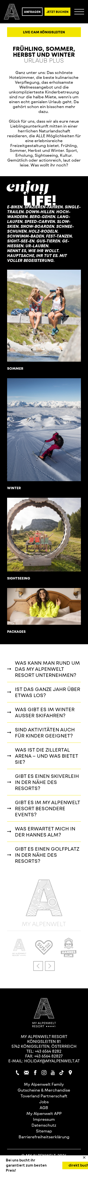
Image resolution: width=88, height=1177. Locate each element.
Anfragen (32, 11)
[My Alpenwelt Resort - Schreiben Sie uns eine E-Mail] (26, 1072)
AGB (44, 1107)
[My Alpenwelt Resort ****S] (19, 954)
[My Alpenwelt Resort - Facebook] (35, 1072)
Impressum (44, 1119)
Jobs (44, 1101)
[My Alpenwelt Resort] (12, 11)
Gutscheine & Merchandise (44, 1090)
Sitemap (44, 1131)
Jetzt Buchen (57, 11)
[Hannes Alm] (69, 955)
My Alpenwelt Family (44, 1084)
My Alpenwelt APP (44, 1113)
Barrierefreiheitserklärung (44, 1136)
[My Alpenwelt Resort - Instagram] (44, 1072)
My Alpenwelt (44, 923)
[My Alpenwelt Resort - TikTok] (61, 1072)
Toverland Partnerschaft (44, 1096)
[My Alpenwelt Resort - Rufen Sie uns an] (17, 1072)
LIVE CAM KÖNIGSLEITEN (44, 32)
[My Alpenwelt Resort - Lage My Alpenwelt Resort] (70, 1072)
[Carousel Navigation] (44, 966)
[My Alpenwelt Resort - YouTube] (52, 1072)
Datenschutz (44, 1125)
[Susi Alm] (44, 953)
